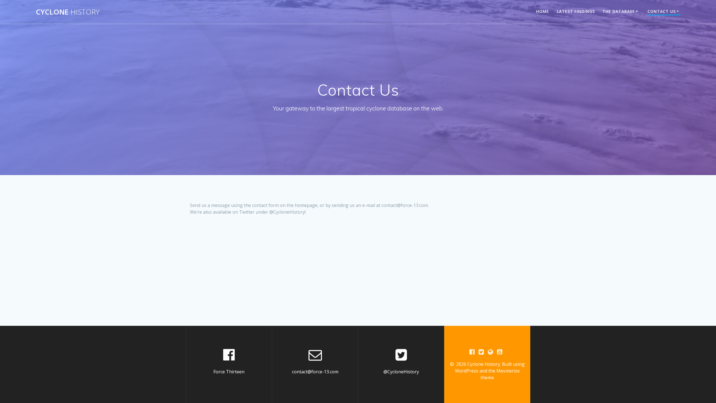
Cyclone (68, 12)
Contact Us (661, 11)
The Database (618, 11)
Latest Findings (576, 11)
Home (542, 11)
